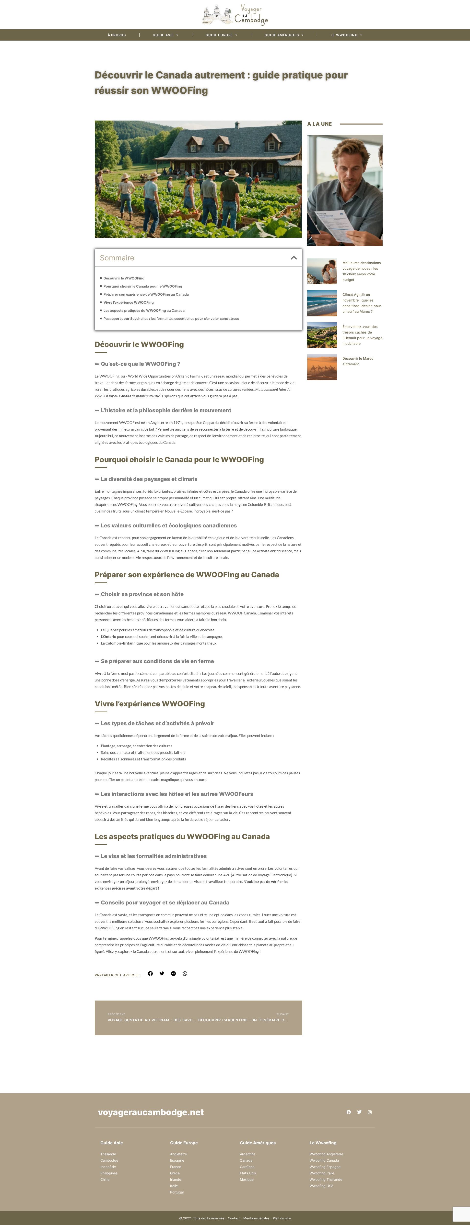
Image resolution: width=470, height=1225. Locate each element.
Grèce (175, 1173)
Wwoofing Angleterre (326, 1154)
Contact (234, 1218)
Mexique (247, 1179)
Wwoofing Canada (324, 1160)
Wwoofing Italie (322, 1173)
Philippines (109, 1173)
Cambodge (109, 1160)
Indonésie (108, 1167)
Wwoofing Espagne (325, 1167)
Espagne (177, 1160)
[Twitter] (359, 1112)
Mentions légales (256, 1218)
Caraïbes (247, 1167)
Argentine (247, 1154)
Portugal (177, 1192)
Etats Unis (248, 1173)
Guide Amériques (282, 35)
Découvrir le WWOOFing (124, 278)
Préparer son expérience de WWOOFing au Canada (146, 294)
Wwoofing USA (321, 1186)
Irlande (175, 1179)
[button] (294, 257)
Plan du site (282, 1218)
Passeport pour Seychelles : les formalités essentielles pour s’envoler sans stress (171, 318)
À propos (117, 35)
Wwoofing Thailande (326, 1179)
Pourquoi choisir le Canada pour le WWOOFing (143, 286)
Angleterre (178, 1154)
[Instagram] (370, 1112)
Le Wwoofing (344, 35)
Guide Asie (163, 35)
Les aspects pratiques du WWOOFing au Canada (144, 310)
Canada (246, 1160)
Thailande (108, 1154)
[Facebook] (349, 1112)
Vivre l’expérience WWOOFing (129, 302)
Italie (174, 1186)
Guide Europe (219, 35)
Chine (104, 1179)
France (175, 1167)
